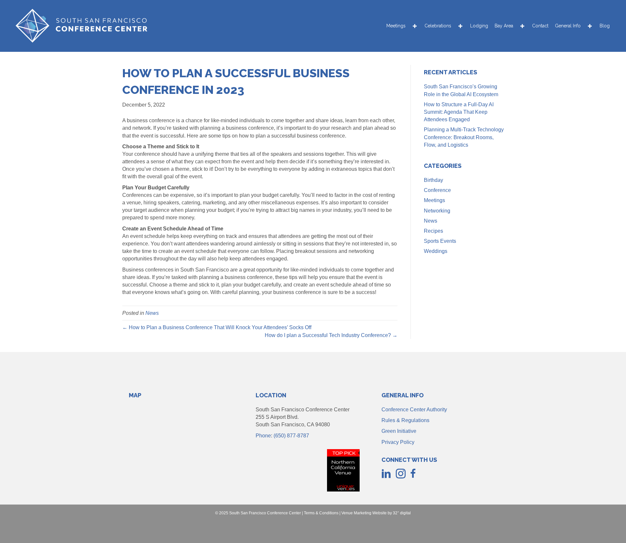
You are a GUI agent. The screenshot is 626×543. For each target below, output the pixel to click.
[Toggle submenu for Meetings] (415, 26)
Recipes (433, 231)
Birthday (433, 180)
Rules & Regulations (405, 420)
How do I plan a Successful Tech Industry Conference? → (331, 335)
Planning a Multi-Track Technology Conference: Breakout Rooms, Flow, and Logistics (464, 137)
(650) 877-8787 (291, 435)
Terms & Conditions (321, 513)
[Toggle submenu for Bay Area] (522, 26)
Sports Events (440, 241)
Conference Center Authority (414, 409)
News (152, 313)
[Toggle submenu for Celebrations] (460, 26)
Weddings (435, 251)
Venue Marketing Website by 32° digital (376, 513)
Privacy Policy (397, 442)
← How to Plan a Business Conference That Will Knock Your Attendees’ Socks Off (216, 327)
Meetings (434, 200)
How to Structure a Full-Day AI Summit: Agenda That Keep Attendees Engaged (459, 112)
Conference (437, 190)
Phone (263, 435)
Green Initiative (398, 431)
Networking (437, 210)
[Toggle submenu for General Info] (590, 26)
